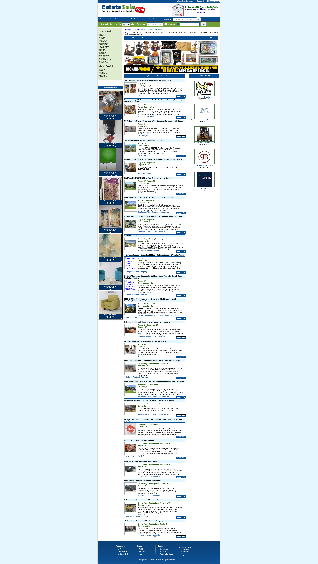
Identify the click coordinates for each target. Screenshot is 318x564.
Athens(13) (102, 69)
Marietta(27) (102, 50)
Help (140, 554)
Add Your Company (152, 19)
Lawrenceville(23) (104, 47)
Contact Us (164, 549)
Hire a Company (115, 19)
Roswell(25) (102, 53)
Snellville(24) (102, 58)
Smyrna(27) (102, 56)
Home (102, 19)
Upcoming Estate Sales (187, 555)
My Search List (123, 554)
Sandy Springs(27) (104, 55)
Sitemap (142, 551)
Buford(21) (102, 37)
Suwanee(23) (103, 61)
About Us (163, 551)
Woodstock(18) (103, 62)
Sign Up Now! (201, 12)
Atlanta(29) (102, 35)
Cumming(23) (103, 40)
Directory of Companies (185, 550)
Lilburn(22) (102, 49)
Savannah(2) (103, 76)
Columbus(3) (103, 73)
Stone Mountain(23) (105, 59)
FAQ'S (141, 549)
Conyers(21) (103, 38)
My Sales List (122, 551)
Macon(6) (102, 75)
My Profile (121, 549)
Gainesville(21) (103, 44)
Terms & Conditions (166, 554)
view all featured (211, 38)
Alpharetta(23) (103, 34)
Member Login (213, 1)
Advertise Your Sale (133, 19)
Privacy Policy (186, 547)
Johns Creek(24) (104, 46)
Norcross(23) (103, 52)
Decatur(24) (102, 41)
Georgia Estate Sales (132, 29)
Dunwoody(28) (103, 43)
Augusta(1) (102, 72)
